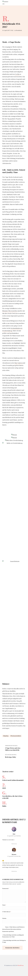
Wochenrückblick (16, 736)
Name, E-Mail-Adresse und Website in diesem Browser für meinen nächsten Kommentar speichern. (13, 929)
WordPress (21, 965)
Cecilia (17, 74)
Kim (14, 834)
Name (4, 905)
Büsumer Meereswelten (9, 311)
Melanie (14, 854)
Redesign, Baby (10, 757)
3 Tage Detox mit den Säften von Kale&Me (12, 749)
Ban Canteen (19, 363)
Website (4, 918)
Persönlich (19, 30)
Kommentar (5, 888)
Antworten (14, 844)
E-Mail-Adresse (6, 911)
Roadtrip (6, 736)
